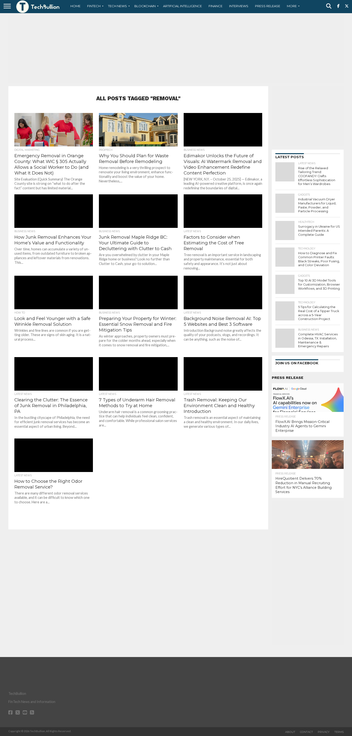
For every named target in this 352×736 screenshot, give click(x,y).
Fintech (94, 6)
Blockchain (145, 6)
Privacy (323, 732)
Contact (306, 732)
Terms (339, 732)
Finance (215, 6)
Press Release (267, 6)
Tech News (117, 6)
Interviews (238, 6)
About (290, 732)
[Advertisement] (176, 49)
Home (75, 6)
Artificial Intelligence (182, 6)
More (292, 6)
